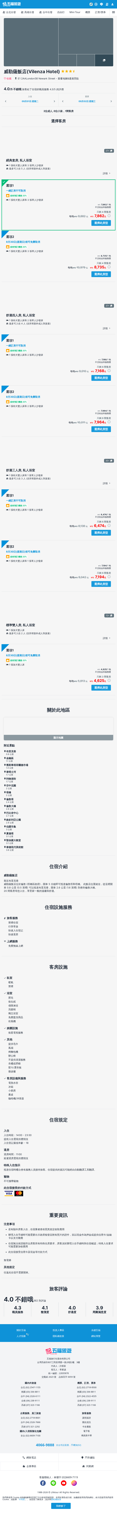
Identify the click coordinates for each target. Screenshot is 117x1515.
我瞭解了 (61, 1505)
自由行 (61, 12)
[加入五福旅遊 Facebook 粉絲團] (43, 1483)
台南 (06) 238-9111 (30, 1400)
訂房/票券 (100, 12)
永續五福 (95, 1330)
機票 (87, 12)
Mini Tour (74, 12)
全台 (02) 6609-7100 (30, 1435)
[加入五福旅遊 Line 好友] (101, 4)
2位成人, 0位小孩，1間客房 (59, 111)
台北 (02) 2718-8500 (86, 1387)
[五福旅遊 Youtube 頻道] (63, 1483)
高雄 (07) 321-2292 (30, 1426)
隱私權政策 (58, 1336)
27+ (107, 150)
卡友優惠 (86, 1426)
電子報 (86, 1431)
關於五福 (21, 1330)
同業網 (88, 1466)
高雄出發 (27, 12)
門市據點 (88, 1457)
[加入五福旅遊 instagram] (74, 1483)
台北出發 (9, 12)
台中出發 (45, 12)
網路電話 (29, 1457)
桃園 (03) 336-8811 (30, 1391)
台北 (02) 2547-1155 (30, 1387)
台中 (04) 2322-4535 (86, 1396)
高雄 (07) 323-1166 (30, 1405)
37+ (107, 305)
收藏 (9, 78)
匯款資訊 (86, 1422)
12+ (107, 615)
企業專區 (29, 1466)
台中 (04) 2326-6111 (30, 1396)
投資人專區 (58, 1330)
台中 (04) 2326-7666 (30, 1422)
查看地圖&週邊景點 (68, 78)
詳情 (105, 173)
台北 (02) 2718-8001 (30, 1417)
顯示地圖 (58, 737)
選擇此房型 (101, 222)
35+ (107, 460)
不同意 (22, 1499)
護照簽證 (86, 1417)
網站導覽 (95, 1336)
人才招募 (21, 1336)
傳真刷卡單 (86, 1435)
